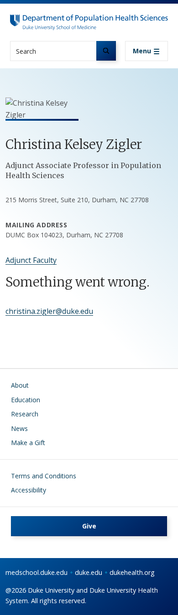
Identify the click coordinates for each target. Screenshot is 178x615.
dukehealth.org (132, 572)
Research (24, 414)
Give (89, 526)
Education (25, 399)
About (20, 385)
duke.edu (88, 572)
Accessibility (28, 490)
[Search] (106, 51)
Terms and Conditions (43, 476)
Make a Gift (28, 442)
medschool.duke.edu (36, 572)
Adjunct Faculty (31, 260)
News (19, 428)
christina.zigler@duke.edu (49, 311)
